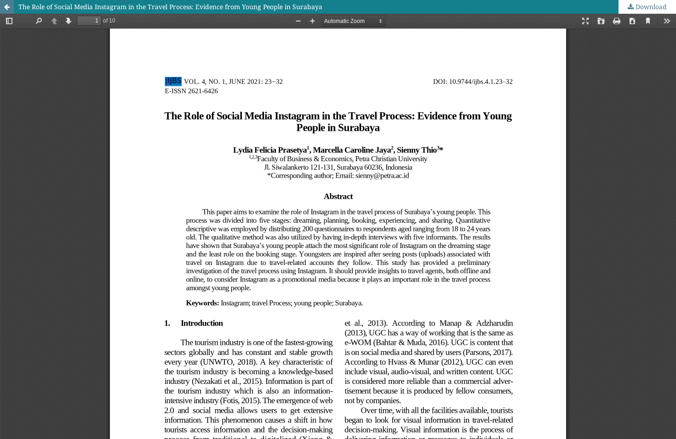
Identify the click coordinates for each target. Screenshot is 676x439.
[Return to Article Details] (7, 7)
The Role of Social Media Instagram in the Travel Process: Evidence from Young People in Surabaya (170, 6)
